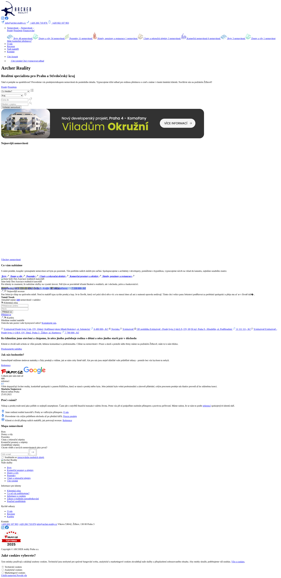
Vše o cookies (237, 561)
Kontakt (10, 51)
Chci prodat (12, 481)
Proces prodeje (70, 416)
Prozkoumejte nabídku (11, 349)
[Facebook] (6, 19)
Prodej (10, 30)
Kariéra (10, 516)
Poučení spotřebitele (16, 501)
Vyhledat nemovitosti (11, 107)
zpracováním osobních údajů (30, 457)
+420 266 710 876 (27, 524)
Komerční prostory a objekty (20, 470)
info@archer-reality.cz (47, 524)
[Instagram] (3, 19)
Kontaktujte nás (49, 323)
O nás (9, 43)
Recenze (11, 46)
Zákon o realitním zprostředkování (23, 498)
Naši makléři (13, 49)
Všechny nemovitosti (11, 259)
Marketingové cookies (15, 573)
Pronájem (18, 30)
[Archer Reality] (16, 15)
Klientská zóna (14, 491)
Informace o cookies (16, 496)
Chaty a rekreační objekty (19, 478)
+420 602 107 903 (9, 524)
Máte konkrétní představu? (19, 41)
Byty (9, 467)
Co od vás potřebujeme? (18, 493)
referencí (207, 406)
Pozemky (11, 475)
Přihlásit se (7, 312)
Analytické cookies (13, 570)
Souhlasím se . (24, 457)
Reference (6, 365)
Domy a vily (13, 473)
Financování (28, 30)
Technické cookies (13, 567)
